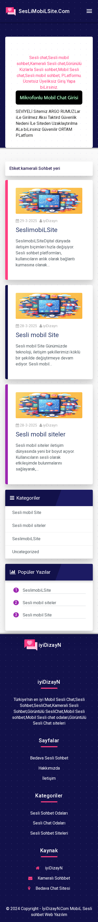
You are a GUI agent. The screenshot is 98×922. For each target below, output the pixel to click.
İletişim (49, 778)
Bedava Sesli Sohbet (49, 758)
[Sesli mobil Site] (49, 305)
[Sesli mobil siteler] (49, 404)
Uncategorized (25, 551)
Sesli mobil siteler (29, 525)
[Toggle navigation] (89, 11)
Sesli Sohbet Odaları (49, 813)
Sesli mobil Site (26, 512)
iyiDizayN (49, 645)
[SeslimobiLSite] (49, 200)
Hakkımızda (49, 768)
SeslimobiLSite (26, 538)
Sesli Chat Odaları (49, 823)
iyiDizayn (50, 221)
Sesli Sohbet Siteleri (49, 833)
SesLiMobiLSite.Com (43, 11)
